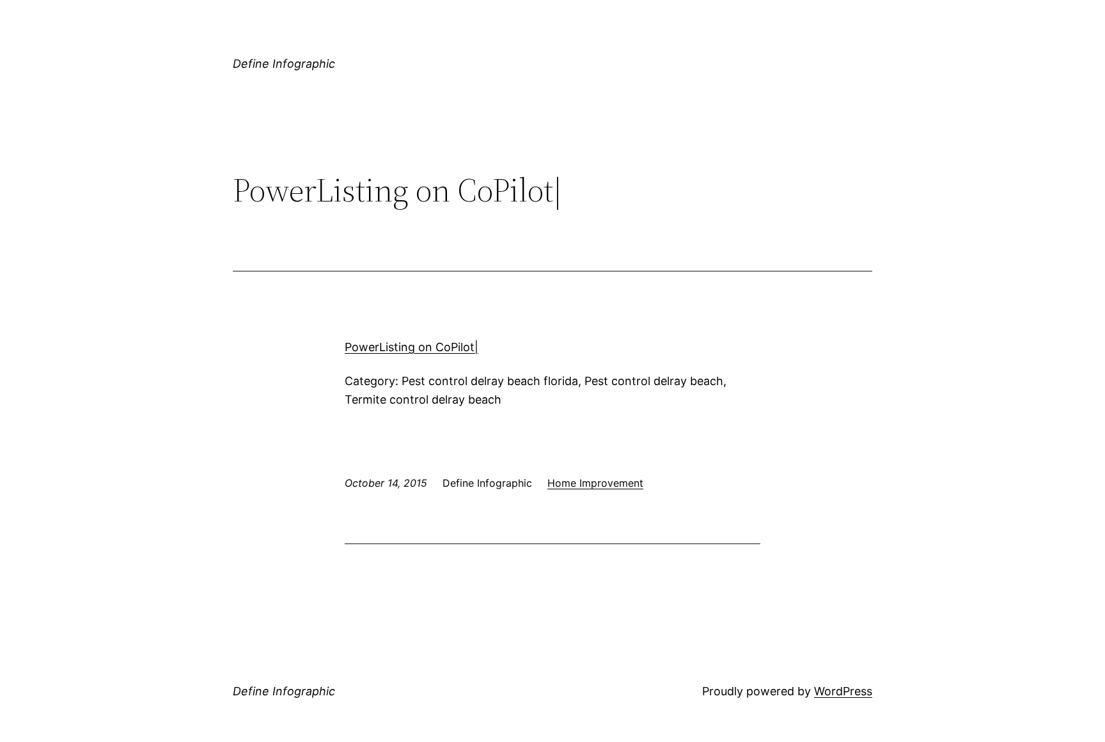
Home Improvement (595, 483)
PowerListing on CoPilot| (411, 347)
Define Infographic (284, 63)
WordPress (843, 691)
